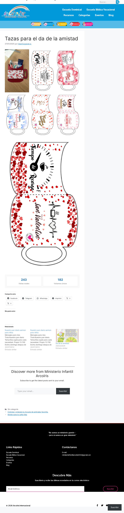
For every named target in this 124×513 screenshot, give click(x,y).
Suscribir (63, 391)
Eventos (99, 15)
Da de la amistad (62, 343)
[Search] (117, 2)
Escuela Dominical (72, 9)
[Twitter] (102, 505)
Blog (110, 15)
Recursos (69, 15)
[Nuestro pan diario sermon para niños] (17, 340)
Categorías (84, 15)
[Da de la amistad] (67, 335)
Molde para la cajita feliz (17, 415)
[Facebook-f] (97, 505)
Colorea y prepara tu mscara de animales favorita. (28, 412)
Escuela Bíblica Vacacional (101, 9)
